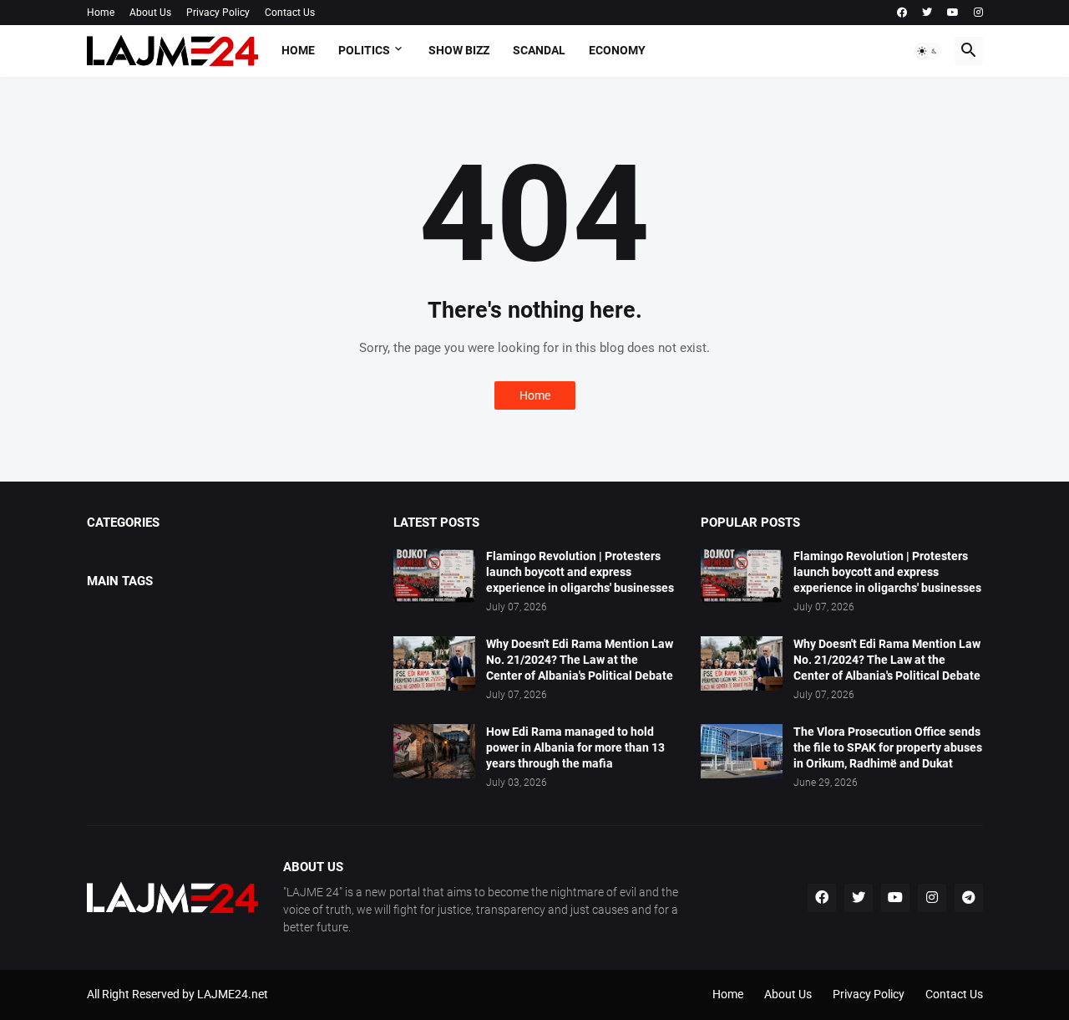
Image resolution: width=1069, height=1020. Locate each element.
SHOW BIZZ (458, 50)
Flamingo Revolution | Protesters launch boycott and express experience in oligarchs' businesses (580, 571)
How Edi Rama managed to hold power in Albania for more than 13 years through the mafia (575, 747)
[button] (928, 51)
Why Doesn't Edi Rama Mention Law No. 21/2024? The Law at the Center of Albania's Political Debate (579, 659)
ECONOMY (617, 50)
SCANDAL (539, 50)
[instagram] (978, 12)
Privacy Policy (218, 12)
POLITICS (364, 50)
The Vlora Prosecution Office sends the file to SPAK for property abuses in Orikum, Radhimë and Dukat (887, 747)
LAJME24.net (232, 994)
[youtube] (953, 12)
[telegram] (969, 898)
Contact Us (290, 12)
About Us (150, 12)
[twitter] (927, 12)
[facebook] (902, 12)
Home (100, 12)
